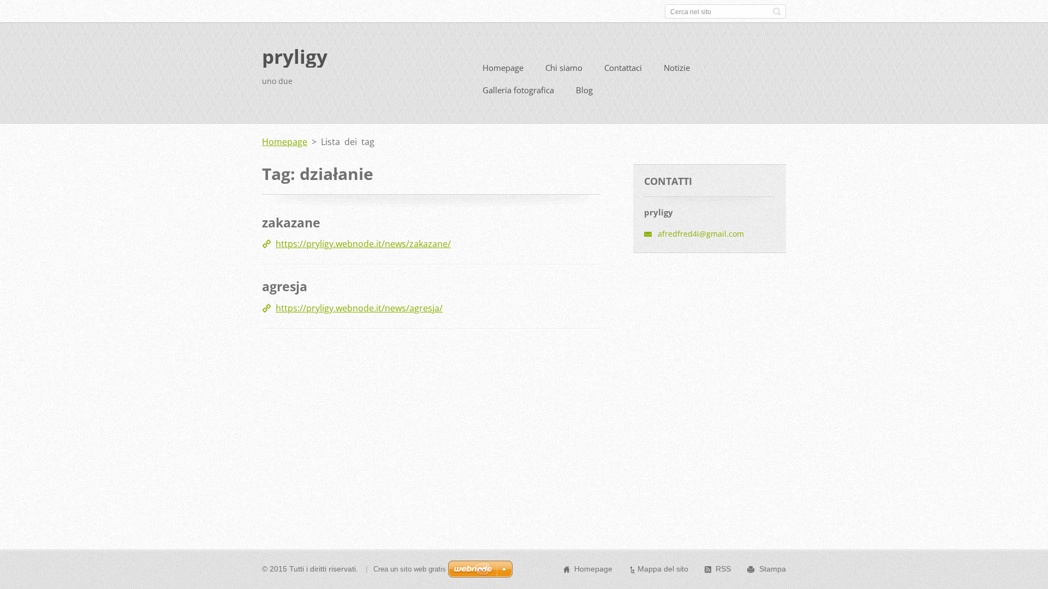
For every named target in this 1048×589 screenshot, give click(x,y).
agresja (284, 286)
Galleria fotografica (518, 90)
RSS (723, 568)
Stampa (772, 568)
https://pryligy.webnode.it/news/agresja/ (359, 308)
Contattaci (623, 67)
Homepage (503, 67)
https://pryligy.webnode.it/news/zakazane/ (363, 244)
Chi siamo (563, 67)
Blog (584, 90)
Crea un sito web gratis (409, 569)
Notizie (677, 67)
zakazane (291, 222)
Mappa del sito (663, 568)
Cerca (777, 11)
